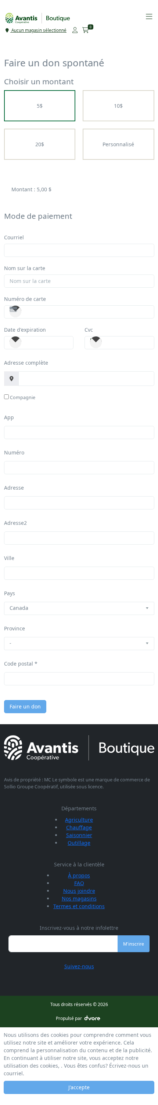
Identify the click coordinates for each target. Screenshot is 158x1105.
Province (14, 628)
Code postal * (20, 663)
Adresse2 (15, 522)
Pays (9, 593)
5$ (40, 105)
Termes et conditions (79, 906)
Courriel (14, 237)
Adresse (14, 487)
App (9, 417)
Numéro (14, 452)
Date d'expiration (25, 329)
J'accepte (79, 1087)
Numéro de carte (25, 298)
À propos (79, 875)
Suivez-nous (79, 966)
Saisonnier (79, 835)
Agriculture (79, 819)
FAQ (79, 883)
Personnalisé (118, 144)
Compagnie (22, 397)
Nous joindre (79, 890)
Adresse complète (26, 362)
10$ (118, 105)
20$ (39, 144)
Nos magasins (79, 898)
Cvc (89, 329)
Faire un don (25, 706)
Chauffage (79, 827)
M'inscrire (133, 944)
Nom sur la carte (24, 268)
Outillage (79, 842)
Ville (9, 558)
